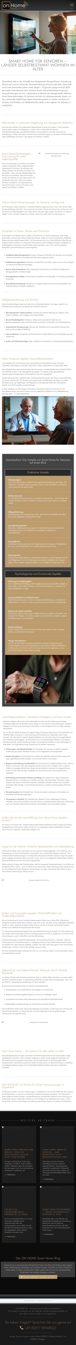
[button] (71, 5)
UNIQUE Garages (37, 1339)
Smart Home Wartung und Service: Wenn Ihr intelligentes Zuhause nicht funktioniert (19, 1153)
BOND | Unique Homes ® (52, 1336)
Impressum (29, 1301)
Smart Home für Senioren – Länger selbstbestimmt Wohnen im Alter (56, 1212)
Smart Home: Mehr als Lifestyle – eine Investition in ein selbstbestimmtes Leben (55, 1153)
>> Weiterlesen (10, 1174)
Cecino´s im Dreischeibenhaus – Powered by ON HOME (16, 1212)
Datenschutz (45, 1301)
